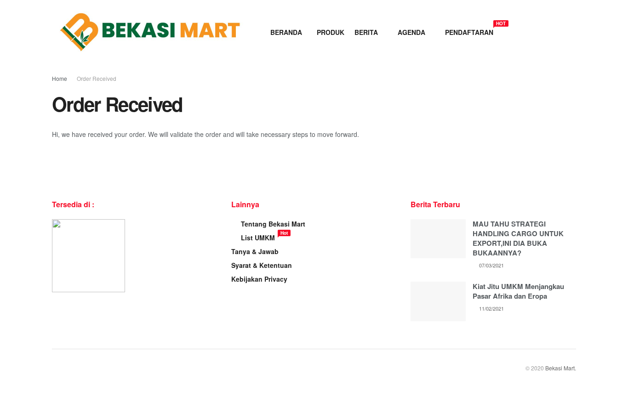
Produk (330, 32)
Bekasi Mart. (560, 368)
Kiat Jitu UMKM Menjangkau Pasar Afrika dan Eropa (518, 291)
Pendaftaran (469, 31)
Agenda (411, 32)
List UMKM (258, 237)
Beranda (286, 32)
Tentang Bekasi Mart (273, 223)
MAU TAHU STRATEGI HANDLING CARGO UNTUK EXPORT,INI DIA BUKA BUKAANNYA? (518, 238)
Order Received (96, 78)
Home (59, 78)
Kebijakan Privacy (259, 279)
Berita (366, 32)
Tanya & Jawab (255, 251)
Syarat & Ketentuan (261, 265)
